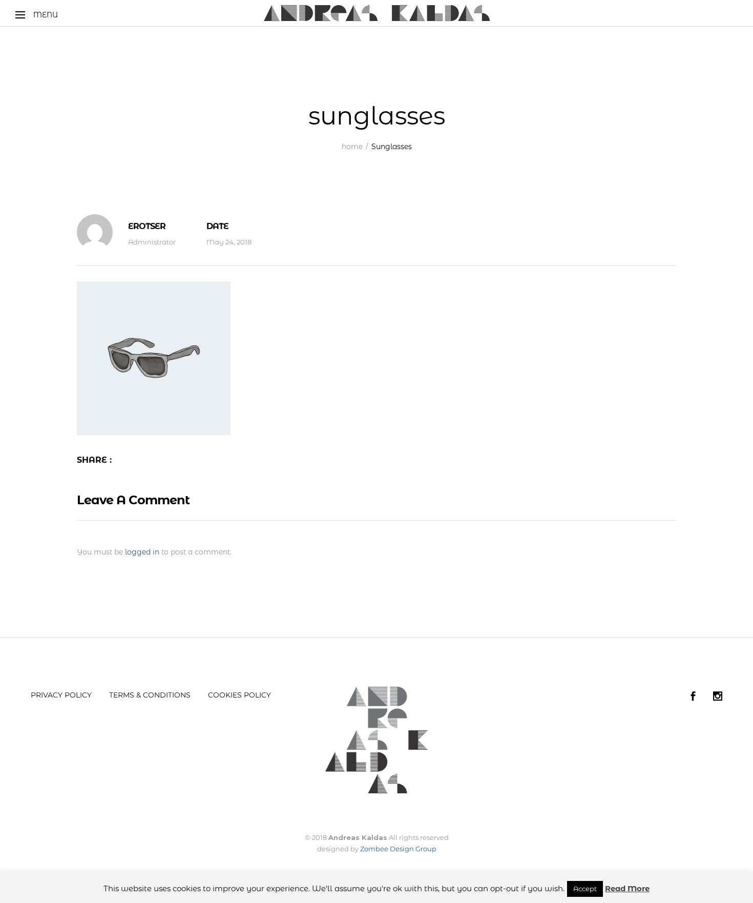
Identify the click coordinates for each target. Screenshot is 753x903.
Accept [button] (585, 889)
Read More (627, 888)
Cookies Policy (239, 695)
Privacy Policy (61, 695)
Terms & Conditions (150, 695)
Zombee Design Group (398, 849)
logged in (142, 552)
